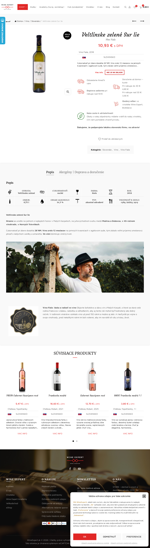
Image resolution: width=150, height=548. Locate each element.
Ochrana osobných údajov (54, 499)
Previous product (134, 21)
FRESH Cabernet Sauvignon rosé (22, 395)
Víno (27, 21)
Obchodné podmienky (52, 495)
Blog (108, 7)
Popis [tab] (50, 172)
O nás (99, 7)
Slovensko (35, 21)
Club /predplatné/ (75, 7)
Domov (20, 21)
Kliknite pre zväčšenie (68, 92)
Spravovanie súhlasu (51, 512)
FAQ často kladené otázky (54, 516)
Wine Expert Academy (16, 499)
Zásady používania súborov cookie (95, 543)
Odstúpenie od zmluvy (52, 503)
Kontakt (116, 7)
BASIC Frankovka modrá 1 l (127, 395)
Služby (33, 7)
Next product (141, 21)
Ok (84, 536)
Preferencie (134, 536)
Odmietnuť (109, 536)
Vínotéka (10, 495)
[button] (144, 496)
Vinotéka (90, 7)
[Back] (8, 21)
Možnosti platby (49, 486)
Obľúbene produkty (136, 6)
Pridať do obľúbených (112, 139)
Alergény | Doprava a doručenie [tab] (81, 172)
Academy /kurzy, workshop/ (51, 7)
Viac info (99, 72)
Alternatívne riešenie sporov (55, 507)
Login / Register (129, 7)
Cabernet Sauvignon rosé (92, 395)
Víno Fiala (125, 149)
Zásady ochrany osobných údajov (124, 543)
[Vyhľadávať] (125, 6)
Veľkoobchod (12, 503)
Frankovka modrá (57, 395)
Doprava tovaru (49, 490)
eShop (22, 7)
